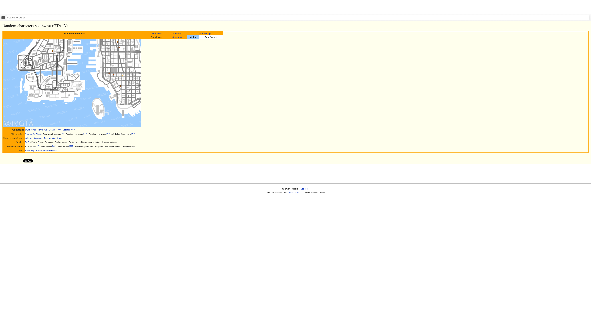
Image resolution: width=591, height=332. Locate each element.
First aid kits (49, 138)
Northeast (177, 33)
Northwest (157, 33)
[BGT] (73, 129)
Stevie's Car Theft (33, 134)
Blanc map (29, 150)
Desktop (304, 188)
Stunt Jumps (30, 129)
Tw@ (27, 142)
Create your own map (45, 150)
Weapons (38, 138)
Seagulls (52, 129)
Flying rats (42, 129)
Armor (59, 138)
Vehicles (28, 138)
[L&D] (59, 129)
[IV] (63, 133)
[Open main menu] (3, 17)
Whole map (205, 33)
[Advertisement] (92, 7)
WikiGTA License (296, 192)
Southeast (177, 37)
